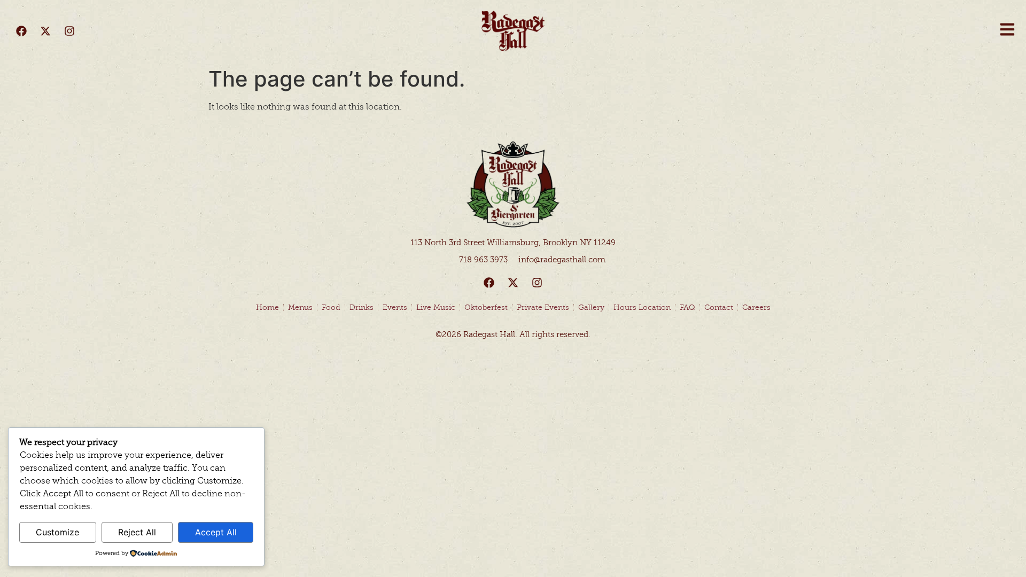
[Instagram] (69, 31)
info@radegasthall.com (561, 259)
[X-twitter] (45, 31)
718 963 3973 (483, 259)
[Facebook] (21, 31)
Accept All (216, 532)
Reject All (137, 532)
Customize (57, 532)
